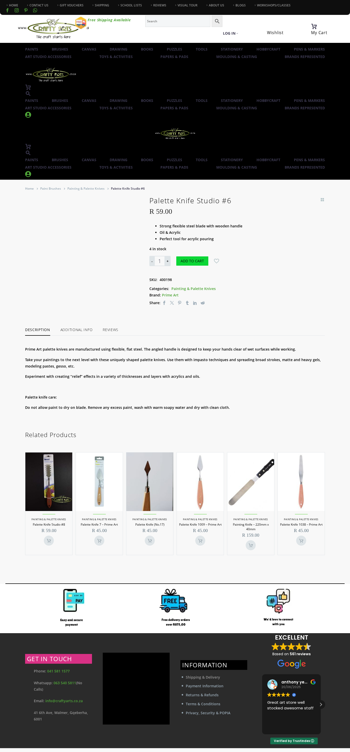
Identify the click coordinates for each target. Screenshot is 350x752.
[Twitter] (172, 303)
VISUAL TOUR (188, 5)
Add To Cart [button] (49, 541)
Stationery (232, 49)
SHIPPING (102, 5)
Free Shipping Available (109, 19)
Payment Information (204, 685)
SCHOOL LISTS (131, 5)
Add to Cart (192, 260)
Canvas (89, 49)
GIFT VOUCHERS (72, 5)
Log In (229, 33)
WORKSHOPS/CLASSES (274, 5)
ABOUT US (216, 5)
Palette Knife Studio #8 (49, 524)
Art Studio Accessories (48, 56)
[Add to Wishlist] (216, 261)
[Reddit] (203, 303)
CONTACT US (38, 5)
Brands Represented (305, 56)
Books (147, 49)
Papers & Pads (174, 56)
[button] (28, 93)
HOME (13, 5)
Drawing (118, 49)
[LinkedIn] (195, 303)
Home (29, 188)
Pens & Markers (309, 49)
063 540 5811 (65, 682)
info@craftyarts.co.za (64, 700)
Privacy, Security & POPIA (208, 712)
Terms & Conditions (203, 703)
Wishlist (275, 32)
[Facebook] (7, 10)
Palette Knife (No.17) (149, 524)
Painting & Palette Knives (86, 188)
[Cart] (314, 26)
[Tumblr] (187, 303)
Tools (202, 49)
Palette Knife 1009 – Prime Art (200, 524)
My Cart (319, 32)
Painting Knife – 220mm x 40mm (251, 526)
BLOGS (240, 5)
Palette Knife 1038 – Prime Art (301, 524)
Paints (31, 49)
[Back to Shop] (322, 200)
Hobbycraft (268, 49)
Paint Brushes (50, 188)
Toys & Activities (116, 56)
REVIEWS (159, 5)
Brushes (60, 49)
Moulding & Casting (236, 56)
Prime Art (170, 295)
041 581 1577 (58, 671)
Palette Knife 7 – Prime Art (99, 524)
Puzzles (174, 49)
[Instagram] (17, 10)
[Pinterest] (179, 303)
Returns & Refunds (202, 694)
